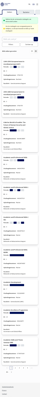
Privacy (4, 390)
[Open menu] (37, 4)
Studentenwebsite (8, 387)
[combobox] (20, 39)
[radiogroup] (34, 51)
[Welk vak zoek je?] (36, 39)
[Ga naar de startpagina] (14, 4)
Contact (4, 394)
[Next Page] (11, 372)
